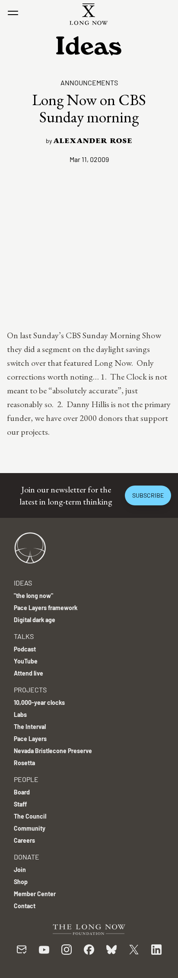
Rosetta (24, 762)
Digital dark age (34, 619)
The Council (30, 816)
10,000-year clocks (39, 702)
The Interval (30, 726)
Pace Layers (30, 738)
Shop (21, 881)
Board (22, 792)
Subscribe (148, 495)
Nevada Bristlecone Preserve (53, 750)
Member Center (35, 893)
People (26, 779)
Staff (20, 804)
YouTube (26, 661)
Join (20, 869)
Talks (24, 636)
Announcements (89, 82)
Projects (30, 689)
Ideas (23, 583)
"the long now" (33, 595)
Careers (24, 840)
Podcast (25, 649)
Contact (24, 905)
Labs (20, 714)
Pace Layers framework (45, 607)
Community (29, 828)
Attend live (28, 673)
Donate (26, 857)
